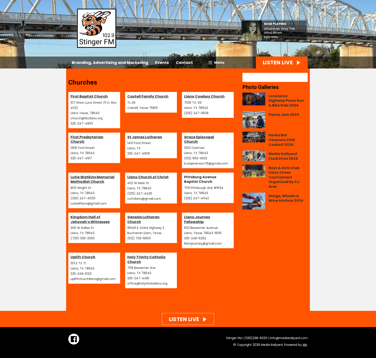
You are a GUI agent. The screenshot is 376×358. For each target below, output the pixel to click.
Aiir (305, 345)
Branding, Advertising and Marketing (110, 62)
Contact (184, 62)
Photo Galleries (260, 87)
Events (162, 62)
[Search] (304, 77)
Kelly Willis (271, 37)
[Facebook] (73, 339)
